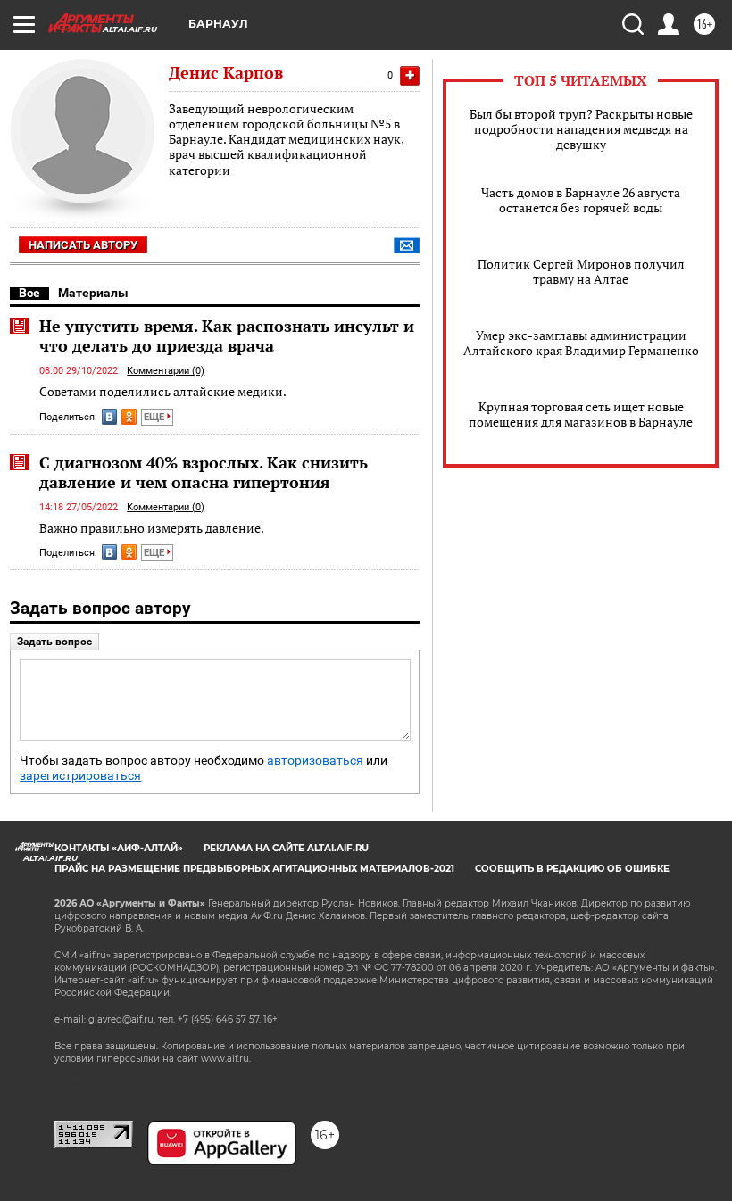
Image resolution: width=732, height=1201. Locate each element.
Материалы (93, 293)
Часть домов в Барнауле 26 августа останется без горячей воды (580, 200)
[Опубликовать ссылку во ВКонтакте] (109, 417)
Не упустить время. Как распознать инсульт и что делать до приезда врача (226, 335)
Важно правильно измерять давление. (151, 527)
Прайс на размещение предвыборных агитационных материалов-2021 (254, 868)
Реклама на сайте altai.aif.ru (286, 848)
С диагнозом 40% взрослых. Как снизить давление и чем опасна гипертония (203, 472)
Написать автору (83, 245)
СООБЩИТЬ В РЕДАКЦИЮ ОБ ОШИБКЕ (572, 868)
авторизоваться (315, 760)
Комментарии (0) (165, 371)
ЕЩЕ (155, 417)
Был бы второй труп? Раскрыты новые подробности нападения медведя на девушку (581, 129)
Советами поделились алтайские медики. (163, 391)
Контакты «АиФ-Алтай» (118, 848)
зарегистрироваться (80, 775)
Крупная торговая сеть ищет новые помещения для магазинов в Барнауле (581, 414)
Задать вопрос (54, 641)
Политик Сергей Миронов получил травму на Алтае (581, 271)
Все (29, 293)
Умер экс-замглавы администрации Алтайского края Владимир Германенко (581, 342)
